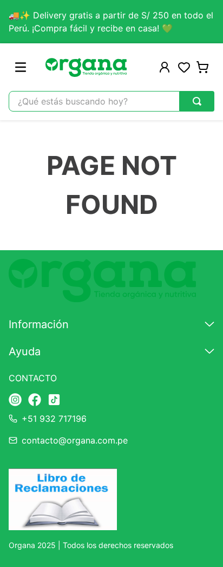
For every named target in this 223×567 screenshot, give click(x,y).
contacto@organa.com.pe (75, 440)
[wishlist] (184, 67)
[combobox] (111, 101)
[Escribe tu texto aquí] (15, 400)
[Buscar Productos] (197, 101)
